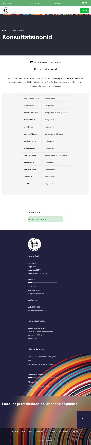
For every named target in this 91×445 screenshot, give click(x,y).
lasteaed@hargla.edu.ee (37, 310)
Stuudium (58, 3)
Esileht (15, 432)
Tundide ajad (7, 3)
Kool (30, 432)
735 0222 (41, 335)
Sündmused (50, 432)
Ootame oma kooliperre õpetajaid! (42, 356)
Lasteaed (39, 432)
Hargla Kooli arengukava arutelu (40, 364)
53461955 (36, 290)
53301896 (36, 307)
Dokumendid (63, 432)
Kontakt (74, 432)
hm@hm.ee (32, 338)
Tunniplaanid (34, 3)
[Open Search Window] (85, 3)
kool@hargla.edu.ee (36, 293)
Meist (23, 432)
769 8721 (34, 287)
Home (4, 30)
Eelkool (30, 360)
